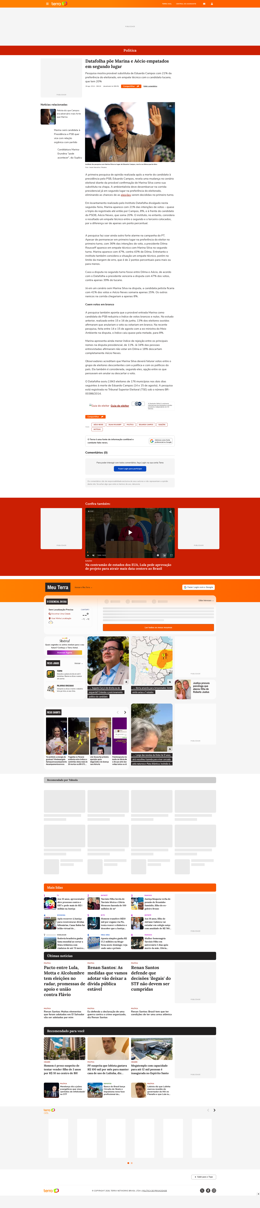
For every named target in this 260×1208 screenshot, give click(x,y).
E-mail (204, 4)
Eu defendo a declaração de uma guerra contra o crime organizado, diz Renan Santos (106, 1014)
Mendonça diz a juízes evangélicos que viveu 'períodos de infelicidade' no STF (72, 1090)
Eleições (162, 425)
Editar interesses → (206, 600)
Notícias (97, 429)
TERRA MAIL (167, 4)
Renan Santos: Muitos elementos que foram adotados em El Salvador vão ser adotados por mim (64, 1014)
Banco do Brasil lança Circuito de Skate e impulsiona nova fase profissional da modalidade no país (114, 1090)
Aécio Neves (98, 425)
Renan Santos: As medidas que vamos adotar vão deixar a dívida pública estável (107, 978)
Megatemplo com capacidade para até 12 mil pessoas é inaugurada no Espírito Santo (150, 1069)
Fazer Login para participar (130, 468)
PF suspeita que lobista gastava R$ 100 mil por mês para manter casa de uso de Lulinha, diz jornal (108, 1069)
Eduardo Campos (146, 425)
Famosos (148, 895)
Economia (61, 915)
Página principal (59, 4)
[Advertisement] (195, 1015)
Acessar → (79, 663)
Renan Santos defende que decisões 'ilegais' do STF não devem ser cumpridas (151, 978)
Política (130, 425)
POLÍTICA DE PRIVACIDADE (154, 1190)
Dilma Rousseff (115, 425)
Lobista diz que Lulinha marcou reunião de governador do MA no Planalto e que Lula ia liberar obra (158, 1090)
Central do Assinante (186, 4)
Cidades (47, 1062)
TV (58, 895)
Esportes (107, 1084)
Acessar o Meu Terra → (83, 587)
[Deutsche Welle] (138, 404)
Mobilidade (61, 935)
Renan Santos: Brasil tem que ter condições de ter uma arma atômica (151, 1013)
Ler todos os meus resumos (158, 627)
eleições (126, 195)
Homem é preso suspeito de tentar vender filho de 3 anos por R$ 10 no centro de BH (62, 1069)
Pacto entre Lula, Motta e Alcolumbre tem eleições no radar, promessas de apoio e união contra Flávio (64, 981)
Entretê (104, 895)
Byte (103, 915)
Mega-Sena (105, 935)
